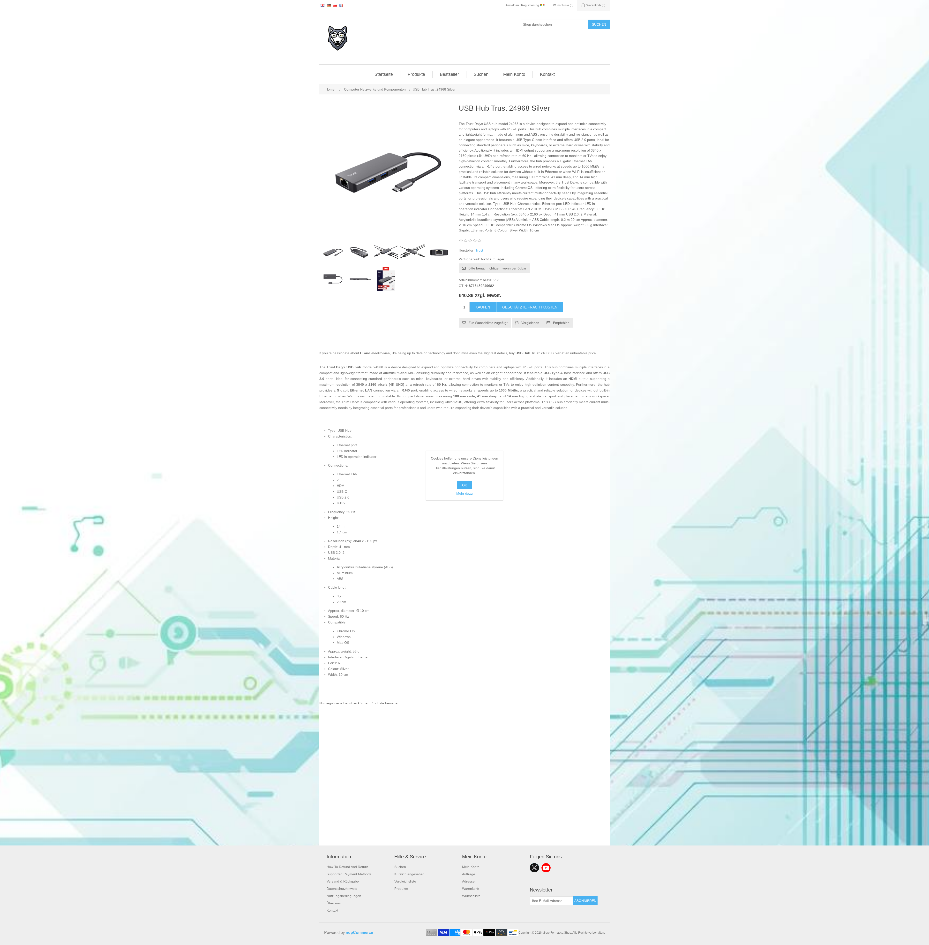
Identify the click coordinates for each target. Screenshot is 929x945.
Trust (479, 250)
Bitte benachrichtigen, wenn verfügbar (497, 268)
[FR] (341, 5)
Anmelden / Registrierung (522, 5)
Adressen (469, 881)
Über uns (334, 903)
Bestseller (449, 74)
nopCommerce (359, 932)
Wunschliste (471, 896)
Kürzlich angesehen (409, 874)
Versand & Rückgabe (343, 881)
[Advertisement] (464, 811)
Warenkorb (470, 889)
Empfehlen (561, 323)
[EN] (322, 5)
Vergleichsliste (405, 881)
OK (464, 485)
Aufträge (468, 874)
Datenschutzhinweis (342, 889)
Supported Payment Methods (349, 874)
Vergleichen (530, 323)
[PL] (335, 5)
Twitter (534, 867)
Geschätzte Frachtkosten (529, 307)
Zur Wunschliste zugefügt (488, 323)
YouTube (546, 867)
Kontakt (547, 74)
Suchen (599, 24)
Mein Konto (514, 74)
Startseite (384, 74)
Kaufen (482, 307)
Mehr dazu (464, 493)
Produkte (416, 74)
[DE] (329, 5)
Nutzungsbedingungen (344, 896)
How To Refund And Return (347, 867)
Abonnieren (585, 901)
